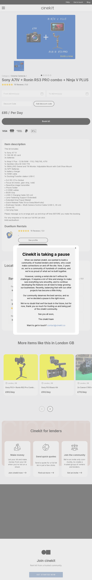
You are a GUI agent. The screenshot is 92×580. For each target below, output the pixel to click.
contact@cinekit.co (56, 325)
